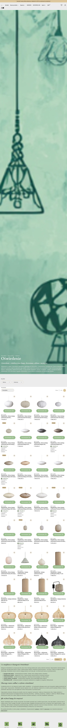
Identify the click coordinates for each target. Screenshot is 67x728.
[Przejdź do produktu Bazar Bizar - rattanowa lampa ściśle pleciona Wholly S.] (41, 613)
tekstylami (46, 709)
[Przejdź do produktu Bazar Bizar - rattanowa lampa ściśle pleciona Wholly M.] (25, 613)
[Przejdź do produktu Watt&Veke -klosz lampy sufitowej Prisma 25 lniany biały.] (8, 527)
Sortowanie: (3, 387)
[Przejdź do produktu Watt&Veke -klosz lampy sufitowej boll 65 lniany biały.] (41, 403)
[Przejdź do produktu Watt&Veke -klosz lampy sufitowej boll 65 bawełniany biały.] (8, 403)
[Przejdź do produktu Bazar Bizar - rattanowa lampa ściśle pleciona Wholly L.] (8, 613)
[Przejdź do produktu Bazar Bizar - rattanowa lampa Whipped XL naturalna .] (8, 640)
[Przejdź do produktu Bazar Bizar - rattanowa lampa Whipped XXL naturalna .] (25, 640)
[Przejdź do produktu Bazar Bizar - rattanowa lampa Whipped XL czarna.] (58, 640)
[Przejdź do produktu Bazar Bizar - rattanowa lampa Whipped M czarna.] (41, 640)
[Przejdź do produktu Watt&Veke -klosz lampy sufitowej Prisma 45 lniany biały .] (8, 560)
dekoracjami (4, 710)
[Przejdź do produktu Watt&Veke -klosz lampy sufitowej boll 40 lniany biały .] (58, 403)
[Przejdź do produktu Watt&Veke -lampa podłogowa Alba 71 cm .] (58, 560)
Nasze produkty (11, 355)
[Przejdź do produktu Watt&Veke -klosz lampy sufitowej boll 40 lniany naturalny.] (8, 430)
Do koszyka (8, 410)
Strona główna (3, 355)
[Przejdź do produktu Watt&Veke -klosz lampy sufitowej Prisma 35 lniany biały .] (41, 527)
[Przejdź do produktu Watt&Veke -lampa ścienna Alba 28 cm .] (58, 586)
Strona (56, 390)
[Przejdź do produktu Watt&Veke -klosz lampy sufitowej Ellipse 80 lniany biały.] (41, 495)
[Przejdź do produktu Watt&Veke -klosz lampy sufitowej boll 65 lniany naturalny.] (25, 403)
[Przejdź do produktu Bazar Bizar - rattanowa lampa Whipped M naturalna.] (58, 613)
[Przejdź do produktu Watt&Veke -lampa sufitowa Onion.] (41, 560)
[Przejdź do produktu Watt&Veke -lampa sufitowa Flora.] (25, 560)
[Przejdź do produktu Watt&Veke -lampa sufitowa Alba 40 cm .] (41, 586)
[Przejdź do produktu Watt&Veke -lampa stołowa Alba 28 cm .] (8, 586)
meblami (37, 709)
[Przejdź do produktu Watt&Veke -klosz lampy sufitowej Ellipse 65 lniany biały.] (41, 463)
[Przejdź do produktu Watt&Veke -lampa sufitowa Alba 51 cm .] (25, 586)
